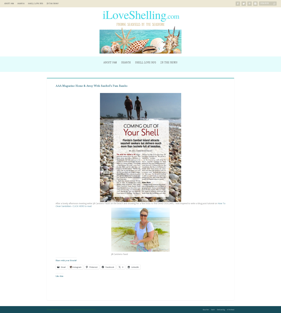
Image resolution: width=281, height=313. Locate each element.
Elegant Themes (65, 310)
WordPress (90, 310)
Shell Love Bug (35, 4)
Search (20, 4)
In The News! (53, 4)
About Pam (9, 4)
